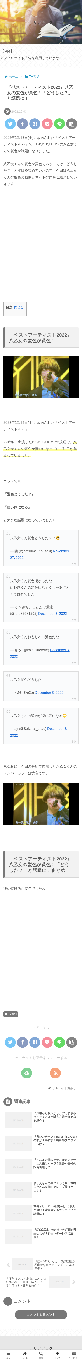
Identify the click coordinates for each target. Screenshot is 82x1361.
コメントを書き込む (41, 1314)
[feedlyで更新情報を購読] (26, 1073)
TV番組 (12, 1014)
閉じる (18, 307)
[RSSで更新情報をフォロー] (55, 1073)
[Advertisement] (41, 248)
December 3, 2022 (52, 614)
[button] (72, 747)
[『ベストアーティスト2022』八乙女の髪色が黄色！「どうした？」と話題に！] (34, 123)
